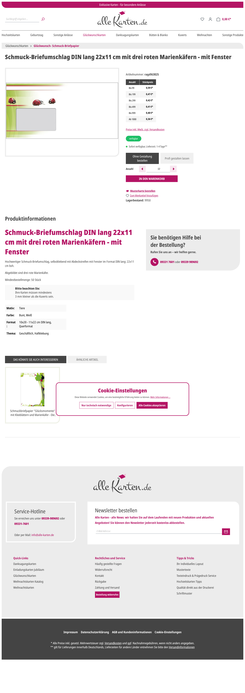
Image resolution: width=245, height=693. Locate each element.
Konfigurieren (125, 405)
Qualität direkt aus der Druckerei (195, 587)
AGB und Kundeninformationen (132, 632)
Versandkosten (113, 643)
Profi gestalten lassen (177, 158)
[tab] (30, 218)
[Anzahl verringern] (142, 169)
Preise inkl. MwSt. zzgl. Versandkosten (145, 129)
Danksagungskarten (24, 564)
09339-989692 (50, 518)
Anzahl (129, 169)
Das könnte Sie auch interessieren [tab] (35, 360)
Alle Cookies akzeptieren (152, 405)
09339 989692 (189, 262)
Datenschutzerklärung (95, 632)
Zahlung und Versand (107, 587)
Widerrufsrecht (103, 570)
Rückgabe (100, 581)
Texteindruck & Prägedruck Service (196, 576)
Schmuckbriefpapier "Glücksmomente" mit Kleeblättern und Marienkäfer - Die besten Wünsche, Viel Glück (32, 413)
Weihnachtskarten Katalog (28, 581)
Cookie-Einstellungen (168, 632)
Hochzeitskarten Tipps (189, 581)
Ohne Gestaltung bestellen (142, 158)
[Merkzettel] (202, 19)
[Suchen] (43, 19)
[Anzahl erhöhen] (173, 169)
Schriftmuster (184, 593)
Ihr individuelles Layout (190, 564)
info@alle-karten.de (43, 535)
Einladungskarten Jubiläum (28, 570)
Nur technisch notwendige (96, 405)
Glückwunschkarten (24, 576)
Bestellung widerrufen (107, 594)
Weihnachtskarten (23, 587)
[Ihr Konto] (210, 19)
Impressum (71, 632)
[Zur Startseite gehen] (122, 19)
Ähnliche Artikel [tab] (87, 360)
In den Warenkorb (152, 179)
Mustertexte (183, 570)
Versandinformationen (182, 647)
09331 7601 (167, 262)
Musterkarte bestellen (142, 191)
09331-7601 (21, 524)
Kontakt (99, 576)
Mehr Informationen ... (160, 397)
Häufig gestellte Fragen (108, 564)
